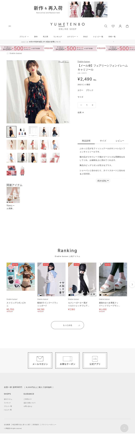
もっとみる (67, 325)
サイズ (103, 140)
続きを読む (102, 180)
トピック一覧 (98, 37)
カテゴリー (71, 37)
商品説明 (86, 140)
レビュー (120, 140)
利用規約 (36, 424)
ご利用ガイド (28, 399)
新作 (36, 37)
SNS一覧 (112, 37)
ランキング (57, 37)
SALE (85, 37)
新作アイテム (8, 399)
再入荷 (45, 37)
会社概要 (7, 424)
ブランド (23, 37)
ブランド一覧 (8, 406)
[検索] (105, 25)
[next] (132, 284)
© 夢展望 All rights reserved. (13, 428)
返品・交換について (29, 402)
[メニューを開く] (10, 26)
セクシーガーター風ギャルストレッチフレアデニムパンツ (78, 306)
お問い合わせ (28, 406)
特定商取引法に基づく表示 (21, 424)
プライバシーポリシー (48, 424)
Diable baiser (84, 61)
